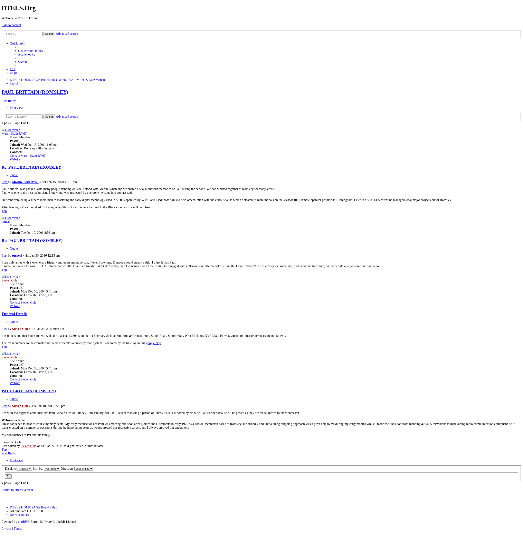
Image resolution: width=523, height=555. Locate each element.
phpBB (22, 521)
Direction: (67, 468)
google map (153, 343)
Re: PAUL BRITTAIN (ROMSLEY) (32, 167)
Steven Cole (9, 280)
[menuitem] (30, 50)
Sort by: (38, 468)
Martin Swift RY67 (14, 133)
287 (21, 287)
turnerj (6, 221)
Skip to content (11, 25)
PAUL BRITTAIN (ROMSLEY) (35, 92)
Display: (11, 468)
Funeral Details (14, 314)
